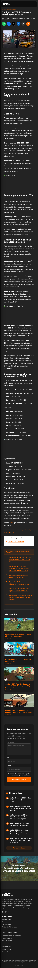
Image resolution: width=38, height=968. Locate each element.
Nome (8, 757)
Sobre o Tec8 (6, 919)
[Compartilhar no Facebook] (9, 24)
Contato (4, 922)
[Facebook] (2, 912)
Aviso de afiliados (7, 941)
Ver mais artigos (19, 848)
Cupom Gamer (6, 952)
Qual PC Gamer (7, 949)
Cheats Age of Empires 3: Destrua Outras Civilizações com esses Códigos (20, 597)
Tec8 (11, 523)
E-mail (9, 765)
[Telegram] (5, 912)
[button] (34, 4)
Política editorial (7, 938)
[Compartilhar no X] (14, 24)
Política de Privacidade (9, 927)
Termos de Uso (7, 924)
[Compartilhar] (28, 24)
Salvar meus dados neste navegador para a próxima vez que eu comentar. (18, 774)
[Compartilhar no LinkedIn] (18, 24)
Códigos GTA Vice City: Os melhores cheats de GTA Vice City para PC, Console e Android (20, 568)
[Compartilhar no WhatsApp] (4, 24)
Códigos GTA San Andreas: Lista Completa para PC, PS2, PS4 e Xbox (20, 560)
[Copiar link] (23, 24)
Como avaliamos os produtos (11, 935)
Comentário (10, 742)
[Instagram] (9, 912)
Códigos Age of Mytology (16, 541)
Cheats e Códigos (9, 9)
